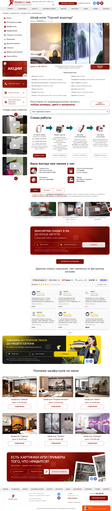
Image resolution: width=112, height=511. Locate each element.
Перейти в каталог (100, 155)
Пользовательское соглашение (66, 508)
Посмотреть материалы (70, 261)
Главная (10, 8)
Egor (91, 312)
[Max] (98, 3)
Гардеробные (12, 31)
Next (15, 178)
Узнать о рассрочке (80, 155)
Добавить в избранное (74, 502)
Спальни (10, 48)
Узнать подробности (100, 103)
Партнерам (88, 489)
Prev (15, 114)
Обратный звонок (98, 498)
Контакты (106, 8)
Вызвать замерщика (60, 155)
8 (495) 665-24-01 (84, 1)
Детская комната (13, 43)
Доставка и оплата (49, 8)
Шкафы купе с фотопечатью (31, 13)
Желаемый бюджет (70, 244)
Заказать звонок (67, 3)
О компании (22, 8)
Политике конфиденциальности (44, 250)
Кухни (9, 18)
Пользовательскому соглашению (60, 250)
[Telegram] (94, 3)
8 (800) (96, 493)
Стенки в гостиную (14, 35)
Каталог (34, 8)
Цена (35, 190)
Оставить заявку (39, 155)
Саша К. (92, 291)
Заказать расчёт (100, 67)
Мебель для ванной (14, 52)
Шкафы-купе (14, 13)
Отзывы (95, 8)
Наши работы (12, 56)
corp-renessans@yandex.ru (97, 501)
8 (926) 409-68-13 (84, 5)
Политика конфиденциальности (46, 508)
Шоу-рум (63, 8)
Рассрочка (74, 8)
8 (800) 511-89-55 (84, 3)
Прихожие (11, 39)
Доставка (47, 190)
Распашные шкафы (14, 22)
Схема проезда (72, 498)
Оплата (58, 190)
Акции (86, 8)
